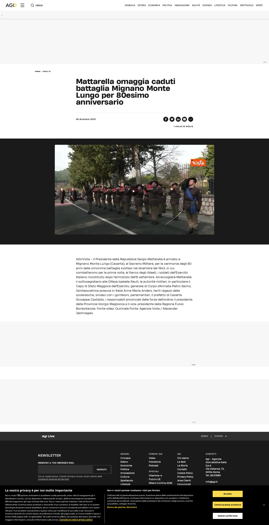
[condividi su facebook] (165, 119)
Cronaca (130, 5)
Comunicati (184, 484)
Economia (154, 5)
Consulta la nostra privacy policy (76, 519)
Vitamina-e (155, 475)
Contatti (182, 469)
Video (152, 458)
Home (37, 71)
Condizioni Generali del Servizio (53, 479)
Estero (142, 5)
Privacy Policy (185, 476)
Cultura (233, 5)
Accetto (228, 493)
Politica (167, 5)
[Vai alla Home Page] (11, 5)
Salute (196, 5)
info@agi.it (212, 481)
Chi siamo (183, 458)
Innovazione (182, 5)
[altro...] (190, 119)
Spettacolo (246, 5)
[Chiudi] (264, 504)
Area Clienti (184, 480)
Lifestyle (219, 5)
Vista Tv (47, 71)
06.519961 (215, 475)
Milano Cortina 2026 (160, 483)
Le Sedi (181, 461)
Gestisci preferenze (228, 516)
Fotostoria (155, 461)
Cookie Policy (185, 473)
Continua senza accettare (227, 504)
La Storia (182, 465)
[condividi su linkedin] (178, 119)
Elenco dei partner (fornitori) (122, 507)
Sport (259, 5)
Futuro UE (154, 479)
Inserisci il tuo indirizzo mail (56, 463)
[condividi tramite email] (184, 119)
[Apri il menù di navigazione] (22, 5)
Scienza (207, 5)
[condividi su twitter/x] (172, 119)
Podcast (153, 465)
